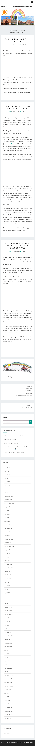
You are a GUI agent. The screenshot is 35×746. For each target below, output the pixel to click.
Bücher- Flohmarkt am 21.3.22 (17, 40)
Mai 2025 (6, 517)
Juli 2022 (6, 618)
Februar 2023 (8, 600)
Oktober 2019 (8, 718)
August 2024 (7, 550)
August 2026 (7, 467)
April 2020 (7, 700)
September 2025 (9, 503)
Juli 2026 (6, 471)
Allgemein (7, 733)
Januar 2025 (7, 532)
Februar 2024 (8, 564)
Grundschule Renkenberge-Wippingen (17, 6)
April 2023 (7, 593)
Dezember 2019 (8, 711)
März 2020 (7, 704)
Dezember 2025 (8, 496)
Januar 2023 (7, 603)
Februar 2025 (8, 528)
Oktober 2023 (8, 575)
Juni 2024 (7, 553)
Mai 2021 (6, 657)
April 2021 (7, 661)
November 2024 (8, 539)
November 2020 (8, 679)
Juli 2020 (6, 693)
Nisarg (32, 742)
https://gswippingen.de (27, 407)
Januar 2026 (7, 492)
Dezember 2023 (8, 568)
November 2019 (8, 714)
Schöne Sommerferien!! (11, 443)
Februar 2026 (8, 489)
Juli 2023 (6, 582)
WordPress (22, 742)
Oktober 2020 (8, 682)
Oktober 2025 (8, 499)
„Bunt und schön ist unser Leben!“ (13, 436)
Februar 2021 (8, 668)
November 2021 (8, 639)
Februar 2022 (8, 632)
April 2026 (7, 482)
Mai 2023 (6, 589)
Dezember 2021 (8, 636)
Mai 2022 (6, 625)
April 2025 (7, 521)
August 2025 (7, 507)
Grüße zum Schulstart (10, 439)
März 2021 (7, 664)
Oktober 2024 (8, 542)
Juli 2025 (6, 510)
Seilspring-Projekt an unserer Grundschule (17, 107)
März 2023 (7, 596)
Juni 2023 (7, 586)
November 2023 (8, 571)
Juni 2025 (7, 514)
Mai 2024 (6, 557)
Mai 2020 (6, 697)
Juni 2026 (7, 474)
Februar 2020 (8, 707)
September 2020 (9, 686)
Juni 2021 (7, 654)
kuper (24, 44)
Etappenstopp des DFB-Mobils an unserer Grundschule (17, 245)
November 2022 (8, 607)
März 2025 (7, 525)
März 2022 (7, 628)
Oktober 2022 (8, 611)
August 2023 (7, 578)
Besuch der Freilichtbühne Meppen (14, 452)
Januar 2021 (7, 671)
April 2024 (7, 560)
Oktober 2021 (8, 643)
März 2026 (7, 485)
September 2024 (9, 546)
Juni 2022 (7, 621)
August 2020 (7, 689)
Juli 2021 (6, 650)
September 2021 (9, 646)
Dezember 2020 (8, 675)
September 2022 (9, 614)
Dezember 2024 (8, 535)
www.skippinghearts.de (10, 144)
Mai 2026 (6, 478)
